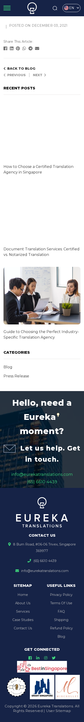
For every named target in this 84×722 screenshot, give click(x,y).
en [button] (71, 8)
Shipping (61, 620)
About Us (22, 603)
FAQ (61, 611)
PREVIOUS (16, 75)
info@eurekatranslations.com (42, 474)
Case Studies (22, 620)
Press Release (16, 376)
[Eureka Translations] (32, 8)
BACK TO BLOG (21, 68)
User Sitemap (58, 711)
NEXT (37, 75)
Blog (8, 367)
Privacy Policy (61, 595)
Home (23, 595)
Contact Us (23, 628)
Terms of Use (61, 603)
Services (23, 611)
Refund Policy (61, 628)
